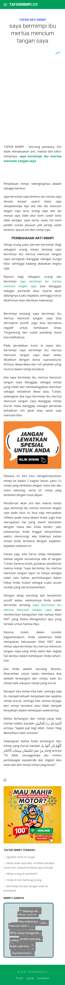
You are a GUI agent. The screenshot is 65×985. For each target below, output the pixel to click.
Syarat (30, 978)
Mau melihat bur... (36, 913)
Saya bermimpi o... (18, 952)
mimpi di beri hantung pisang (24, 880)
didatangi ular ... (29, 910)
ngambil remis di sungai (20, 857)
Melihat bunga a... (26, 930)
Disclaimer (43, 978)
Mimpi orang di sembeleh (21, 873)
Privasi (19, 978)
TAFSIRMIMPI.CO (23, 4)
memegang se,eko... (37, 923)
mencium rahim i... (22, 927)
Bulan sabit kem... (20, 943)
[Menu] (5, 4)
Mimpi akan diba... (27, 938)
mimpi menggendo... (34, 918)
